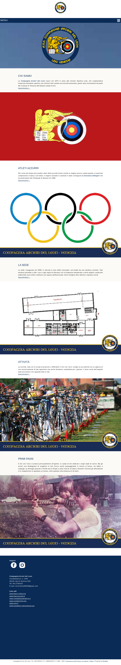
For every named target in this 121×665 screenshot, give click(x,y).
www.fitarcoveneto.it (17, 596)
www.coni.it (13, 603)
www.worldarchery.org (17, 601)
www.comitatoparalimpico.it (20, 598)
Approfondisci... (24, 88)
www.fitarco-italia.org (17, 594)
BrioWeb (105, 661)
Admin (92, 661)
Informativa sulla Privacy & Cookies (77, 661)
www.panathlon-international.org (22, 606)
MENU (4, 20)
